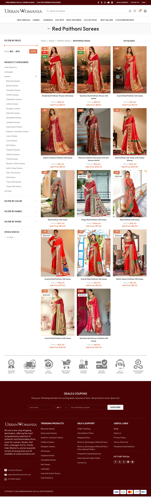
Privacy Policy (120, 437)
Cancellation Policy (85, 433)
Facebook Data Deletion (124, 446)
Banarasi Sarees (13, 81)
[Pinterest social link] (112, 2)
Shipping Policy (83, 437)
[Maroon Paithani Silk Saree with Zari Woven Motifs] (94, 131)
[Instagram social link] (105, 2)
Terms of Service (121, 442)
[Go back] (49, 28)
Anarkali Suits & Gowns (50, 473)
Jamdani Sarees (13, 122)
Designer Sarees (13, 108)
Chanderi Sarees (13, 90)
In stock (10, 237)
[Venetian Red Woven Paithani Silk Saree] (94, 312)
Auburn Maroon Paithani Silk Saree (57, 158)
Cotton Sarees (12, 104)
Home (43, 41)
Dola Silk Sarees (13, 113)
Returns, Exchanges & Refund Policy (92, 442)
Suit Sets (8, 191)
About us (117, 433)
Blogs (116, 428)
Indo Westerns (10, 67)
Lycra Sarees (11, 140)
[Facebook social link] (98, 2)
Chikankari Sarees (14, 99)
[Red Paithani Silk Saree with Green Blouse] (130, 131)
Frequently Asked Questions (89, 453)
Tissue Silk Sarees (13, 182)
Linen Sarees (11, 136)
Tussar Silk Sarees (13, 186)
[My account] (130, 11)
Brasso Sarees (12, 85)
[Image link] (20, 424)
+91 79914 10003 (13, 479)
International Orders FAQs (88, 458)
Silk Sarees (10, 177)
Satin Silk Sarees (13, 172)
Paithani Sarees (13, 154)
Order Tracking (83, 428)
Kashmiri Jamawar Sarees (17, 131)
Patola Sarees (12, 159)
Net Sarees (11, 145)
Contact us (81, 462)
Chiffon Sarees (12, 95)
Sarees (7, 76)
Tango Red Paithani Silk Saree (93, 219)
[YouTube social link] (108, 2)
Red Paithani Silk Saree (57, 219)
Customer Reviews (14, 470)
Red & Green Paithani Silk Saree (129, 279)
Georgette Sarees (13, 117)
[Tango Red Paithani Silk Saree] (94, 193)
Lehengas (8, 72)
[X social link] (101, 2)
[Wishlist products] (134, 11)
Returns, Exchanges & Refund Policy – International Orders (93, 447)
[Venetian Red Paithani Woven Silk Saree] (94, 69)
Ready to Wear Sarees (15, 163)
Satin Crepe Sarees (14, 168)
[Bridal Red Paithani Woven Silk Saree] (57, 69)
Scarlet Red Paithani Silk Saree (130, 96)
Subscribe (115, 407)
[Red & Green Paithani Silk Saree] (130, 253)
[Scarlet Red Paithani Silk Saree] (130, 69)
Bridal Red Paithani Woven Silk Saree (57, 96)
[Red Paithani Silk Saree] (57, 193)
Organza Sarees (13, 150)
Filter (33, 51)
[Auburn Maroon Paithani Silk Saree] (57, 131)
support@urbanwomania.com (19, 474)
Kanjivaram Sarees (14, 127)
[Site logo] (23, 11)
